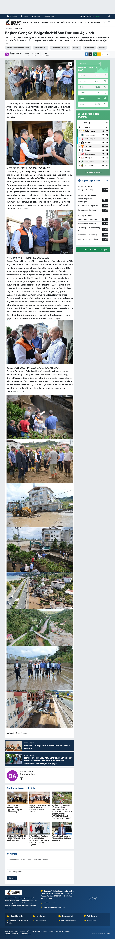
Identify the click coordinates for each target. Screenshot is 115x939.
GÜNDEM (65, 22)
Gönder (12, 878)
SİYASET (82, 22)
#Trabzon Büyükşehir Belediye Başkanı (18, 47)
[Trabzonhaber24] (13, 22)
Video (25, 16)
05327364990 (49, 903)
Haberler (8, 29)
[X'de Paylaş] (90, 54)
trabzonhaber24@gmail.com (54, 907)
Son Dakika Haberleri (68, 920)
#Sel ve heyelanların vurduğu (60, 47)
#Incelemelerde (89, 47)
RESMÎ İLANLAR (95, 22)
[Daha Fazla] (99, 54)
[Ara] (105, 22)
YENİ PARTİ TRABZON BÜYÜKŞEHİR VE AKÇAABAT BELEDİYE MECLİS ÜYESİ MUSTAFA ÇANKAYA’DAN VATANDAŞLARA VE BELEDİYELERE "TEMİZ (62, 811)
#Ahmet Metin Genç (40, 47)
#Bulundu (102, 47)
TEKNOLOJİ (15, 934)
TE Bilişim (106, 933)
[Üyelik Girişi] (108, 16)
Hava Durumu (40, 916)
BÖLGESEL (54, 22)
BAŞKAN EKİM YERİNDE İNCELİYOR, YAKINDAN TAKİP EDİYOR (16, 838)
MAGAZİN (59, 931)
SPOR (74, 22)
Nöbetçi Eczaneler (16, 916)
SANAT (67, 931)
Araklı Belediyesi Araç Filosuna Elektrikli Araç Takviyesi (61, 838)
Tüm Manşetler (40, 920)
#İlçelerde (76, 47)
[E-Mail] (21, 779)
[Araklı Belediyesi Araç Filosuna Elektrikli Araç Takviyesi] (62, 828)
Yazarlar (37, 16)
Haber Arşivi (91, 920)
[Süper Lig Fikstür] (107, 181)
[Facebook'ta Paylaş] (86, 54)
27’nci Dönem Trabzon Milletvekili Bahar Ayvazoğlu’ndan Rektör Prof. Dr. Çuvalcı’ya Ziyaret (39, 840)
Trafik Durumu (92, 916)
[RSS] (95, 898)
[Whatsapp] (91, 898)
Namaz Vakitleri (67, 916)
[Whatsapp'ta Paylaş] (95, 54)
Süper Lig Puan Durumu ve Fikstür (17, 922)
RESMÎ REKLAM (49, 16)
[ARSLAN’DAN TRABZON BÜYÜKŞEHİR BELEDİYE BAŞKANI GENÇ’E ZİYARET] (39, 798)
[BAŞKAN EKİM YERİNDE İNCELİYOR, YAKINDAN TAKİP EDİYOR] (17, 828)
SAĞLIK (7, 934)
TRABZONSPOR (41, 22)
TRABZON (27, 22)
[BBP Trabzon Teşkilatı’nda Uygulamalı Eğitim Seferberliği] (17, 798)
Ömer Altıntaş (27, 774)
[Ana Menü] (109, 22)
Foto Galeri (13, 16)
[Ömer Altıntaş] (12, 776)
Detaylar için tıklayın (93, 172)
